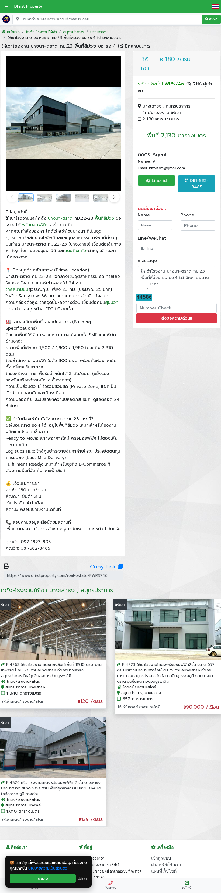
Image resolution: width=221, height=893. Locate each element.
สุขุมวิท (111, 302)
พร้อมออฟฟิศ (34, 225)
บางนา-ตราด (60, 218)
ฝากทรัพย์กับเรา (166, 864)
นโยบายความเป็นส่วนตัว (47, 868)
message (147, 260)
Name (144, 215)
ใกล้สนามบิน (17, 289)
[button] (114, 197)
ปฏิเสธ (82, 878)
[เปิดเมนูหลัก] (6, 6)
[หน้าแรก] (6, 19)
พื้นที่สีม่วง (104, 218)
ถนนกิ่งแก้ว (75, 250)
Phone (187, 215)
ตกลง (43, 878)
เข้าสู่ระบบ (161, 858)
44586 (144, 297)
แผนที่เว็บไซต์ (164, 871)
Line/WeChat (152, 238)
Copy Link (104, 567)
